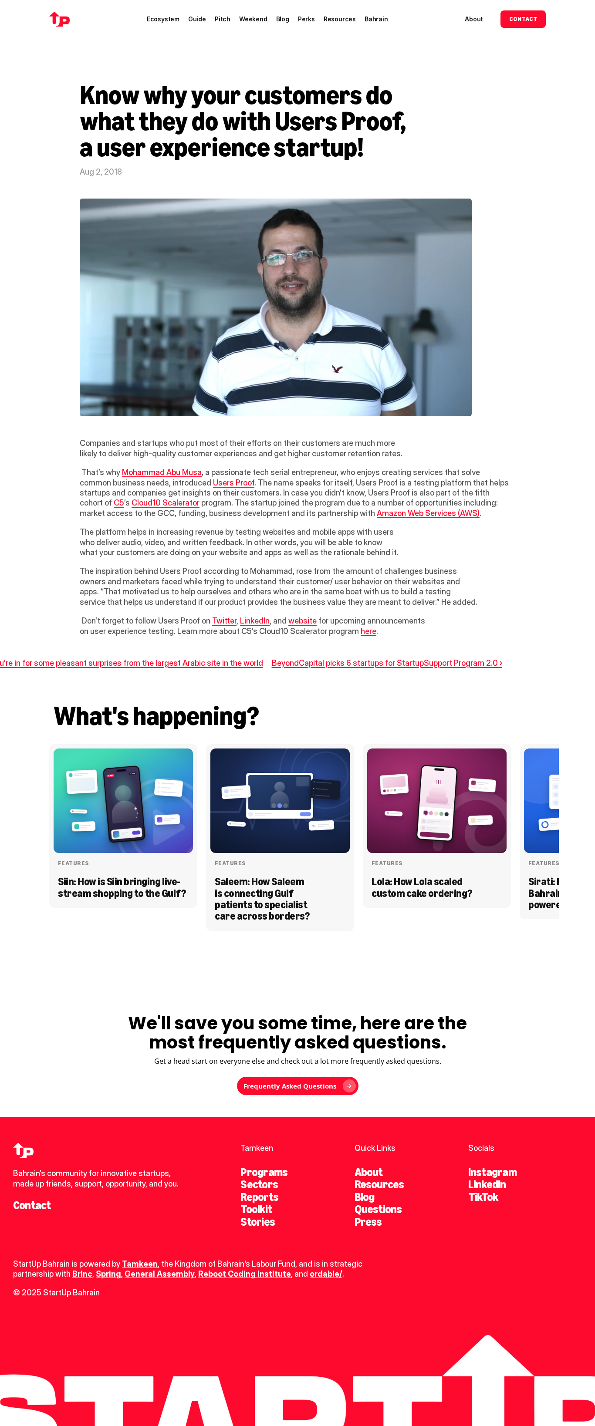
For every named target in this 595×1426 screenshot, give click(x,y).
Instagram (492, 1172)
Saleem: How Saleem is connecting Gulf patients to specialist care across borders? (262, 898)
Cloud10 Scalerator (165, 502)
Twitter (224, 620)
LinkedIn (255, 620)
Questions (378, 1209)
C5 (119, 502)
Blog (365, 1197)
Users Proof (233, 482)
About (369, 1172)
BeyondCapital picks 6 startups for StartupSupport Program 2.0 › (387, 662)
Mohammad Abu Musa (162, 472)
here (368, 631)
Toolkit (256, 1209)
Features (73, 863)
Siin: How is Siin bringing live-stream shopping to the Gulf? (122, 887)
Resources (379, 1184)
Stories (257, 1222)
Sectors (259, 1184)
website (302, 620)
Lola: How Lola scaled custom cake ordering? (422, 887)
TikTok (483, 1197)
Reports (259, 1197)
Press (368, 1222)
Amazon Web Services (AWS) (428, 513)
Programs (263, 1172)
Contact (32, 1205)
